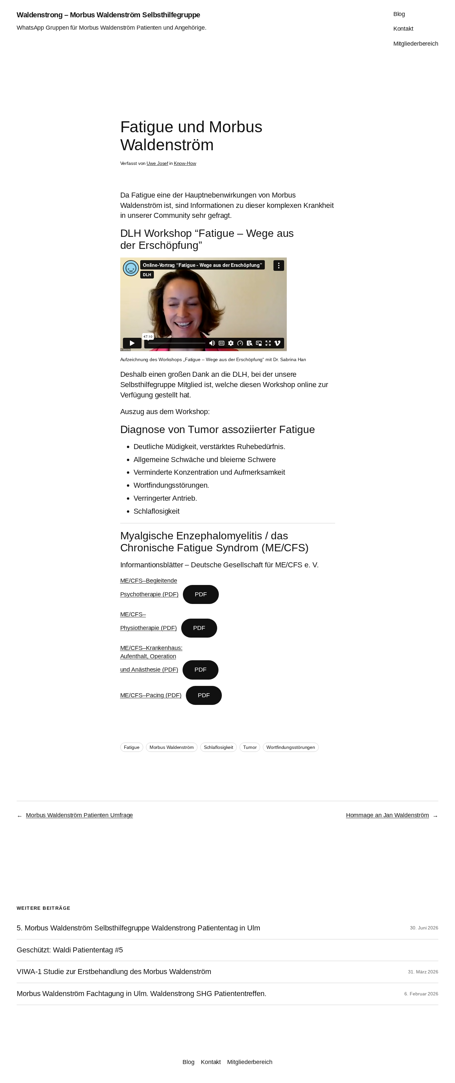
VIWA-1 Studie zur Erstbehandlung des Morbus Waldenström (114, 972)
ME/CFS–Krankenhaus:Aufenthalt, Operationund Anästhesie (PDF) (151, 659)
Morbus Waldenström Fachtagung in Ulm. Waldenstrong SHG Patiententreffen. (141, 994)
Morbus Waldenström (172, 747)
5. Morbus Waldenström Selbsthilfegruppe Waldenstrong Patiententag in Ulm (138, 928)
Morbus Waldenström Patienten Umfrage (79, 815)
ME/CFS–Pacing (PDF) (151, 695)
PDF (201, 594)
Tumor (250, 747)
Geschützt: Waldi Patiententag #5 (70, 950)
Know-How (185, 163)
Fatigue (132, 747)
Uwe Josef (157, 163)
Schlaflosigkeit (218, 747)
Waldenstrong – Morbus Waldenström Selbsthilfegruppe (108, 15)
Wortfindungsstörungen (290, 747)
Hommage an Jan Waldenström (387, 815)
